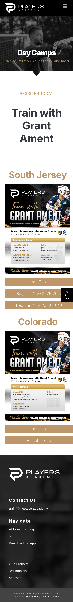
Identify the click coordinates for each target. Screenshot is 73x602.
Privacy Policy (33, 596)
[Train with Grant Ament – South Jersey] (37, 185)
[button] (67, 295)
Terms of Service (50, 596)
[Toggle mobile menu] (65, 6)
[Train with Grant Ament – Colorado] (37, 332)
